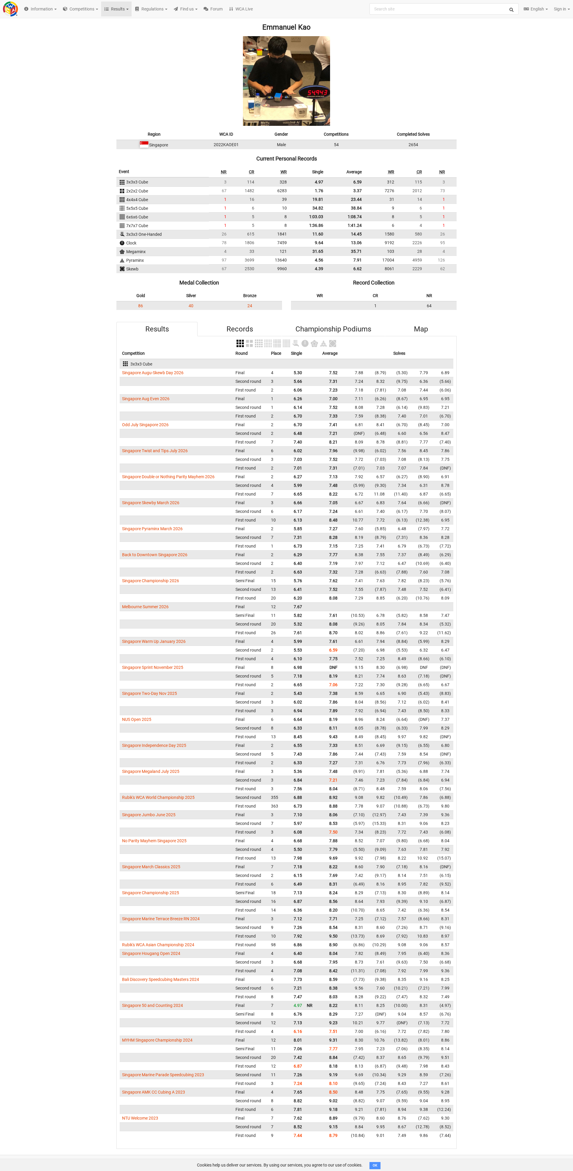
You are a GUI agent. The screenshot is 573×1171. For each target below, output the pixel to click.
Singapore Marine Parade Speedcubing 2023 (163, 1074)
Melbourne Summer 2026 (145, 606)
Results (157, 329)
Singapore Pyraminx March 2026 (152, 528)
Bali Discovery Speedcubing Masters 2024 (160, 979)
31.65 (317, 251)
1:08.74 (355, 216)
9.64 (319, 242)
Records (240, 329)
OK (375, 1165)
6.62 (357, 268)
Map (421, 329)
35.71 (356, 251)
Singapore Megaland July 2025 (150, 771)
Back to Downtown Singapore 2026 (154, 554)
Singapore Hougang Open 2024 (151, 953)
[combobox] (444, 9)
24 (249, 305)
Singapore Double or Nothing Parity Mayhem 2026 (168, 476)
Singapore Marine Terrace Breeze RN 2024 (161, 918)
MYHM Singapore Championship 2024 (157, 1040)
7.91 (357, 260)
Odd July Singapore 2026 (145, 424)
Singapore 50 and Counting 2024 (152, 1005)
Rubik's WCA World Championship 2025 (158, 797)
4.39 (319, 268)
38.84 (356, 208)
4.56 (319, 260)
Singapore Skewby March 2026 (150, 502)
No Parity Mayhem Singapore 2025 (154, 840)
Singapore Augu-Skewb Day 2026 (153, 372)
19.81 (317, 199)
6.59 (357, 182)
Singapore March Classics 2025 (151, 866)
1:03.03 (316, 216)
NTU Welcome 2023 (140, 1118)
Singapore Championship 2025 (150, 892)
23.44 (356, 199)
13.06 (356, 242)
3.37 (357, 190)
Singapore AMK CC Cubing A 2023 (153, 1092)
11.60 (317, 234)
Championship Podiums (333, 329)
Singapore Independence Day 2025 (154, 745)
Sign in (560, 9)
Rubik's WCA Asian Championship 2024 (158, 944)
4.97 (319, 182)
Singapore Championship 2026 (150, 580)
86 (140, 305)
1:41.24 (355, 225)
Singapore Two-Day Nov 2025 (149, 693)
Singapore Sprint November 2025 (152, 667)
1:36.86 (316, 225)
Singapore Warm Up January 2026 (154, 641)
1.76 (319, 190)
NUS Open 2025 (136, 719)
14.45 (356, 234)
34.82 (317, 208)
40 (191, 305)
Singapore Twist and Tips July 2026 (155, 450)
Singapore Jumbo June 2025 (148, 814)
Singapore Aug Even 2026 (146, 398)
